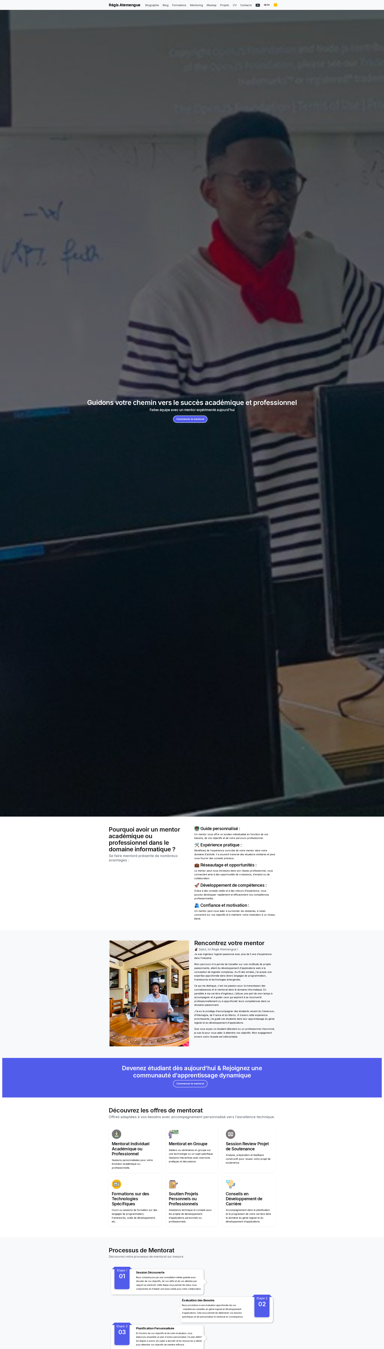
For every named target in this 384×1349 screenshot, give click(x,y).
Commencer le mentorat (190, 419)
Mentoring (196, 5)
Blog (165, 5)
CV (235, 5)
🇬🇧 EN (267, 5)
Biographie (152, 5)
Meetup (211, 5)
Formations (179, 5)
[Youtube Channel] (257, 5)
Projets (224, 5)
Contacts (246, 5)
